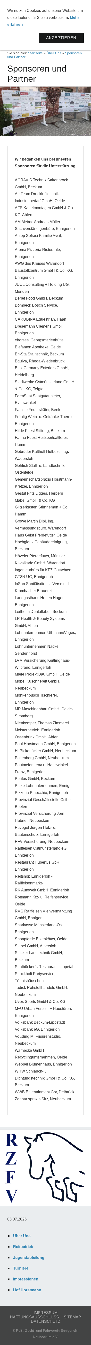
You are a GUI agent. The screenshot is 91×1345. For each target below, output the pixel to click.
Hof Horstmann (27, 1290)
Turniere (20, 1268)
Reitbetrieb (23, 1247)
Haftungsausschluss (34, 1317)
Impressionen (25, 1279)
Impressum (46, 1313)
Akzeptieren (61, 38)
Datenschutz (45, 1321)
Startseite (35, 53)
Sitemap (72, 1317)
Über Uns (54, 53)
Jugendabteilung (28, 1258)
